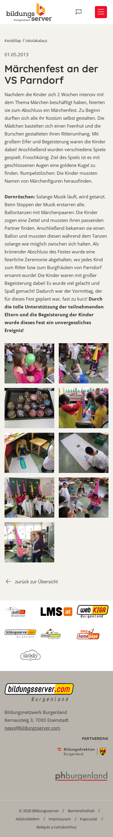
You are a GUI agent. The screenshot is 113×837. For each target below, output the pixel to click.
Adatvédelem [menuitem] (27, 819)
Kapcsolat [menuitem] (88, 819)
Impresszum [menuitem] (60, 819)
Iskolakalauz (36, 40)
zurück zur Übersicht (36, 581)
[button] (79, 12)
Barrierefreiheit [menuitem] (81, 810)
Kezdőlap (13, 40)
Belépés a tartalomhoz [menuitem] (56, 827)
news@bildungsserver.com (32, 728)
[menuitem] (38, 810)
